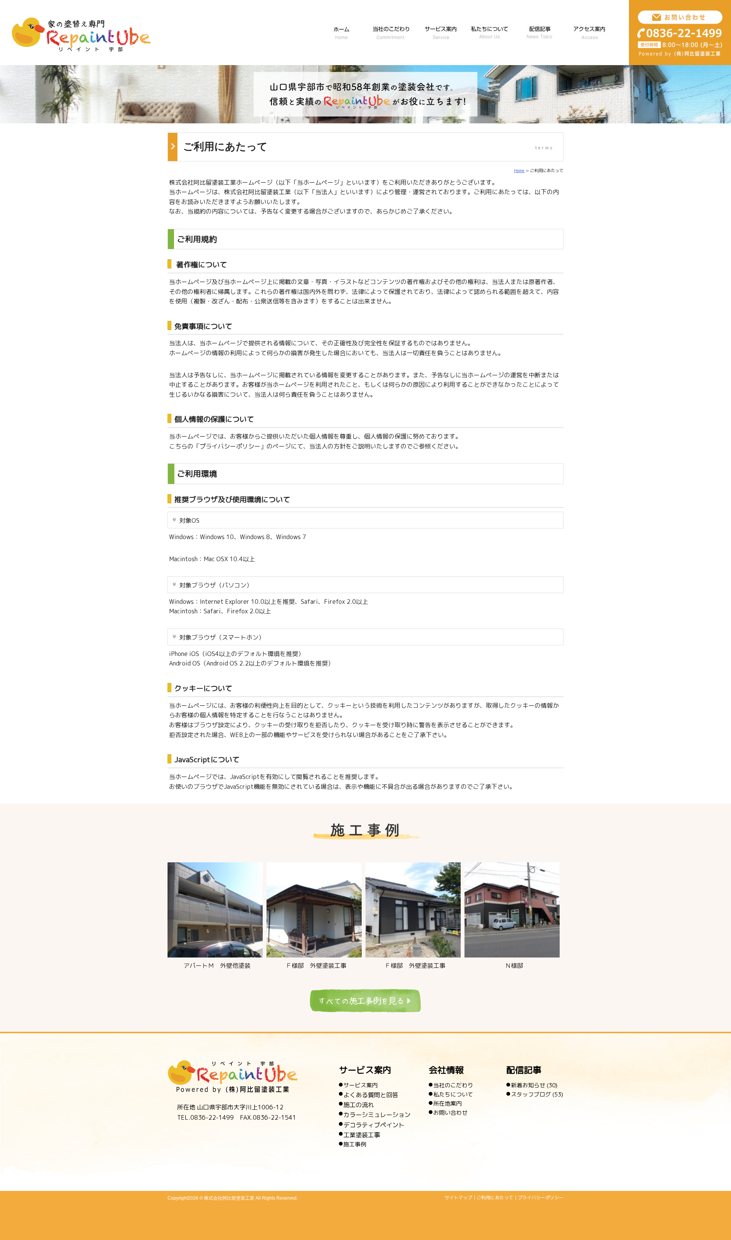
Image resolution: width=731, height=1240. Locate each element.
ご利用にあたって (495, 1197)
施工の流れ (358, 1104)
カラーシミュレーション (376, 1114)
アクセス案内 (589, 31)
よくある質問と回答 (370, 1094)
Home (519, 171)
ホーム (341, 31)
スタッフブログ (531, 1094)
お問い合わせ (450, 1113)
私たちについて (453, 1094)
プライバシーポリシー (540, 1197)
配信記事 (539, 31)
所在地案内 (447, 1104)
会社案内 (490, 31)
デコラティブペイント (373, 1124)
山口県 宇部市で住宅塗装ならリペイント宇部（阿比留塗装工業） (81, 34)
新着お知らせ (528, 1085)
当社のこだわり (391, 31)
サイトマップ (458, 1197)
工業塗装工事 (361, 1134)
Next (578, 906)
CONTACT (680, 32)
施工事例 (354, 1144)
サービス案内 (440, 31)
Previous (153, 906)
